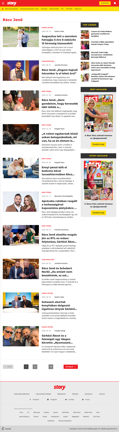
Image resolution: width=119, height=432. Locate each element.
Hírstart (36, 416)
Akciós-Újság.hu (24, 416)
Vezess (45, 416)
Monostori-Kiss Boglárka (64, 196)
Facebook (36, 399)
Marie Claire (88, 412)
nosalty (55, 412)
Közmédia (44, 9)
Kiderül (65, 416)
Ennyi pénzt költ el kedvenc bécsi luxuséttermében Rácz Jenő (57, 171)
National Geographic (65, 421)
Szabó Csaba (59, 31)
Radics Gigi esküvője (11, 9)
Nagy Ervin (78, 9)
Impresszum (89, 394)
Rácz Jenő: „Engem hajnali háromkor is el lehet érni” (60, 71)
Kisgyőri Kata (59, 129)
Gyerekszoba (55, 416)
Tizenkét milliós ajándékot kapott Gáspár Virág (102, 43)
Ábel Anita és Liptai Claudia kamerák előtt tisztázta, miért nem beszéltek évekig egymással (103, 66)
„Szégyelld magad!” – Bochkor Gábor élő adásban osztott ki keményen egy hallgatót (103, 77)
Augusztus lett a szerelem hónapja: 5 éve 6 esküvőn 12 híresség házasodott (59, 40)
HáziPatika (65, 412)
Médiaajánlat (61, 394)
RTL (62, 9)
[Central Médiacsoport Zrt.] (6, 428)
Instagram (53, 399)
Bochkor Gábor (54, 9)
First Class (96, 416)
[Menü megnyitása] (3, 3)
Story (98, 412)
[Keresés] (115, 3)
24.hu (21, 412)
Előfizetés (105, 3)
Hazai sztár (47, 27)
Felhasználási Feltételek (43, 394)
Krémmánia (77, 412)
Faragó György (60, 331)
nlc (28, 412)
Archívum (102, 394)
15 (51, 367)
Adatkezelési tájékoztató (21, 394)
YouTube (71, 399)
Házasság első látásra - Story (29, 9)
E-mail (87, 399)
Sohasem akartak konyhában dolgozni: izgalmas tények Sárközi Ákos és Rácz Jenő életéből (58, 305)
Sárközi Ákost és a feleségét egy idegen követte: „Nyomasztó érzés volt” (56, 339)
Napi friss (46, 91)
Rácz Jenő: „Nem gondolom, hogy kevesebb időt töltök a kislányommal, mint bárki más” (60, 103)
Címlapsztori (48, 61)
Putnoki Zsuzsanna (62, 230)
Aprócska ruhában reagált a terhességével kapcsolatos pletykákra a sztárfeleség (59, 205)
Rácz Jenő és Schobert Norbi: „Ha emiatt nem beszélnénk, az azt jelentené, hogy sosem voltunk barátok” (57, 272)
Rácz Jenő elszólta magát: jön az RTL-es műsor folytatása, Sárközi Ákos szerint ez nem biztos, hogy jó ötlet (59, 238)
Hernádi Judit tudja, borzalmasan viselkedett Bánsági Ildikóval (101, 54)
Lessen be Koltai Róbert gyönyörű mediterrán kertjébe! (101, 33)
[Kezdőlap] (11, 3)
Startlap (46, 412)
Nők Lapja (36, 412)
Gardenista (51, 421)
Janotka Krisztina (61, 65)
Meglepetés (75, 416)
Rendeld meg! (98, 144)
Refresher (86, 416)
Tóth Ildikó (69, 9)
